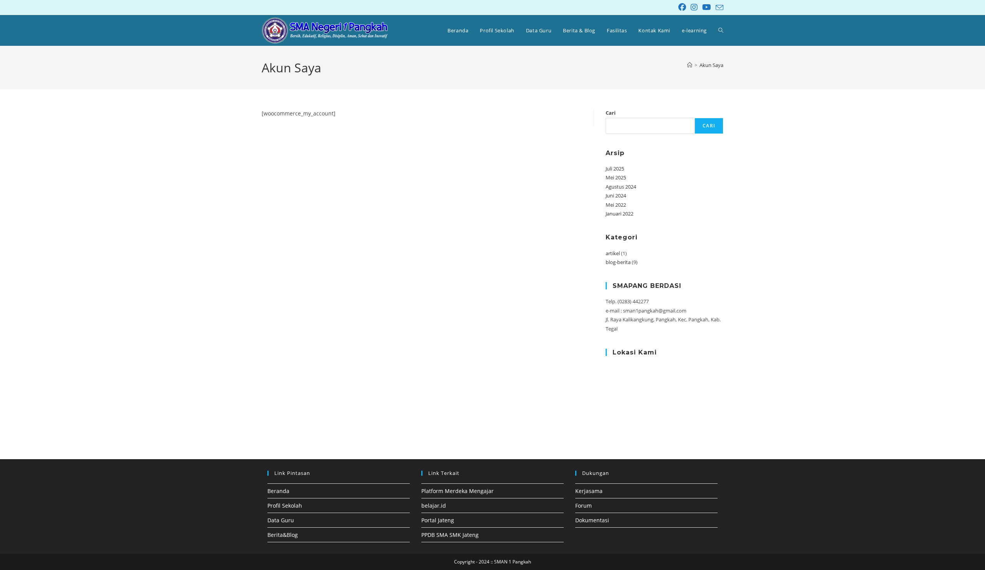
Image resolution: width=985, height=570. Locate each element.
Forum (583, 505)
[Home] (689, 65)
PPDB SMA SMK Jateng (450, 534)
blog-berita (618, 262)
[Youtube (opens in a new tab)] (706, 7)
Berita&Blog (282, 534)
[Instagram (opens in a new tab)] (694, 7)
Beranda (278, 491)
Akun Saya (711, 65)
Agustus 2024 (621, 186)
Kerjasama (589, 491)
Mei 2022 (616, 204)
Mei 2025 (616, 177)
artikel (613, 253)
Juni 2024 (616, 195)
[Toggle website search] (721, 30)
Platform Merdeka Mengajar (457, 491)
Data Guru (280, 520)
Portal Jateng (437, 520)
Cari (611, 112)
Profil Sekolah (284, 505)
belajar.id (433, 505)
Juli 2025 (615, 168)
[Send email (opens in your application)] (718, 7)
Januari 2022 (619, 213)
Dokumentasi (592, 520)
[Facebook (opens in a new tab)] (682, 7)
